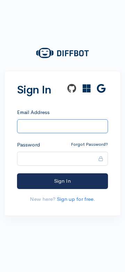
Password (28, 144)
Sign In (62, 180)
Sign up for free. (76, 199)
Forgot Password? (89, 144)
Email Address (33, 112)
